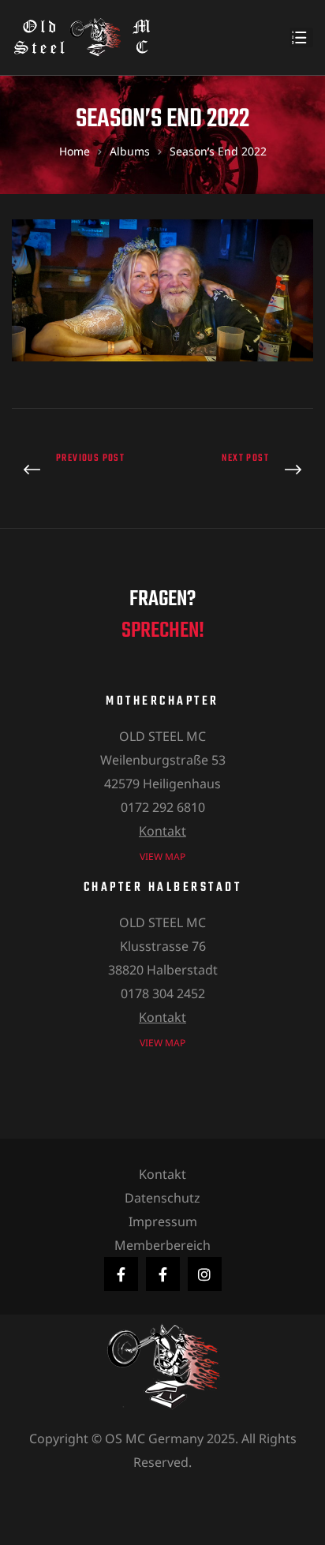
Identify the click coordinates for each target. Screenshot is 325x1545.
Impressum (163, 1221)
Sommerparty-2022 (83, 470)
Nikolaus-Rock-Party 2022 (241, 470)
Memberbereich (162, 1245)
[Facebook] (121, 1274)
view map (162, 856)
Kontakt (162, 831)
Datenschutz (162, 1197)
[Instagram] (205, 1274)
